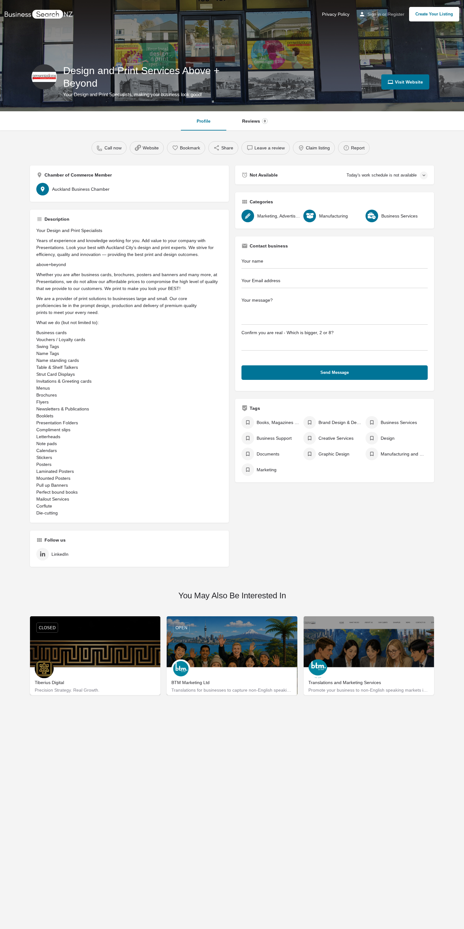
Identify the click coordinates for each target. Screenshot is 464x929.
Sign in (374, 14)
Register (396, 14)
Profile (204, 121)
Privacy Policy (335, 14)
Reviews (254, 121)
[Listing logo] (44, 77)
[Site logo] (39, 13)
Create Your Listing (434, 14)
